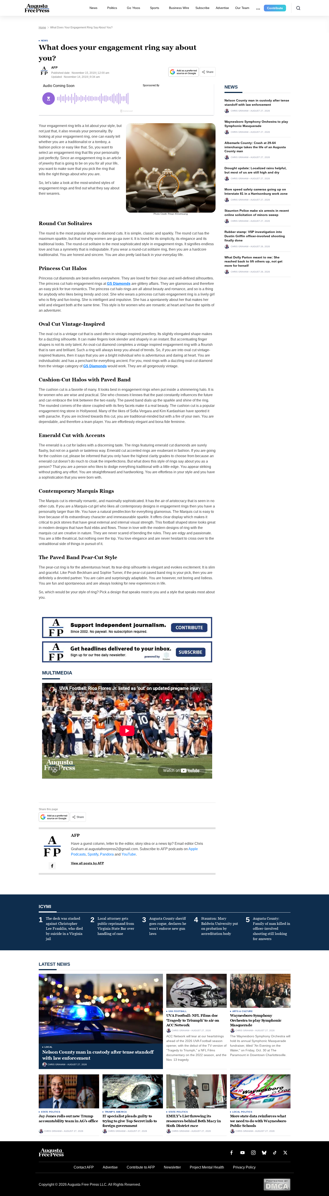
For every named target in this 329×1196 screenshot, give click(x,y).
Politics (112, 8)
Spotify (93, 854)
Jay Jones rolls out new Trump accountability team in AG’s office (68, 1118)
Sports (154, 8)
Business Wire (179, 8)
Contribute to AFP (141, 1167)
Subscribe (202, 8)
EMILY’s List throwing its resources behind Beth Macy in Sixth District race (193, 1121)
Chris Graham (239, 111)
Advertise (222, 8)
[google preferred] (184, 72)
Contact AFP (84, 1167)
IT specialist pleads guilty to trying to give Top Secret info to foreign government (130, 1121)
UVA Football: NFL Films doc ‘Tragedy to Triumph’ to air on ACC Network (192, 1020)
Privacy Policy (244, 1167)
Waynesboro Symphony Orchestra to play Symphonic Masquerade (256, 1020)
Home (42, 27)
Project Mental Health (207, 1167)
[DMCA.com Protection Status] (277, 1184)
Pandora (107, 854)
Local (49, 1047)
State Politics (50, 1112)
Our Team (242, 8)
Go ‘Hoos (133, 8)
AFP (75, 835)
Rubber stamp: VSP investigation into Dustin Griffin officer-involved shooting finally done (254, 236)
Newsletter (172, 1167)
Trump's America (116, 1112)
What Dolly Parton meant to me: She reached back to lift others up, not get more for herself (253, 262)
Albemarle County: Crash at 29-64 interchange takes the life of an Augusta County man (255, 147)
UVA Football (178, 1011)
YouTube (129, 854)
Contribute (275, 8)
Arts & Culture (242, 1011)
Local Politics (242, 1112)
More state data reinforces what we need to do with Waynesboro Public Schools (258, 1121)
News (93, 8)
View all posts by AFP (87, 863)
